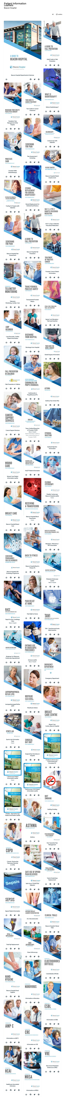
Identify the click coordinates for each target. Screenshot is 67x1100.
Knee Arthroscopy (32, 952)
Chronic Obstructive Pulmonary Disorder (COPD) (12, 863)
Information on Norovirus (32, 998)
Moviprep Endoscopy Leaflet (52, 580)
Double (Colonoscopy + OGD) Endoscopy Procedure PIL (52, 761)
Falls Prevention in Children (12, 384)
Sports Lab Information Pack (12, 741)
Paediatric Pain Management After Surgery (12, 123)
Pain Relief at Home (32, 614)
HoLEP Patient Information (32, 470)
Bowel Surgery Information (52, 354)
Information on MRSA (32, 1090)
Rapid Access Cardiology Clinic (12, 621)
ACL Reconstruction (32, 918)
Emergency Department (52, 678)
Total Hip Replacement (12, 944)
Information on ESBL (52, 1019)
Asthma (32, 837)
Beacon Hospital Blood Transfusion (32, 518)
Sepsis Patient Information (12, 911)
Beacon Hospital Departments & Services (22, 75)
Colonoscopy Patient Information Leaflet (12, 778)
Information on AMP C (12, 1038)
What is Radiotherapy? (52, 107)
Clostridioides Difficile (52, 973)
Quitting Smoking (52, 809)
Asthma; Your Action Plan (52, 400)
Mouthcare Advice (32, 707)
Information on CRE (32, 1044)
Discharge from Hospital (32, 347)
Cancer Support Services (13, 430)
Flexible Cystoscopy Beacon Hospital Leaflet (52, 496)
